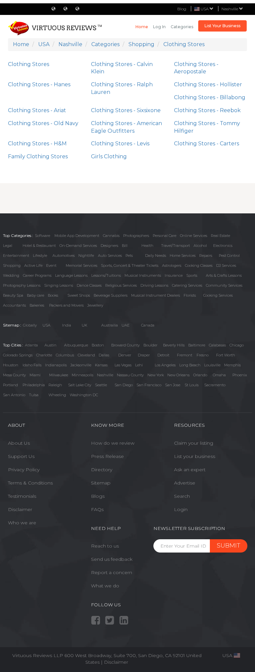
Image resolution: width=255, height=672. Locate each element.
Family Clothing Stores (38, 156)
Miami (35, 375)
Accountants (14, 305)
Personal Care (164, 235)
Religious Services (121, 285)
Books (53, 295)
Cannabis (111, 235)
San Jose (172, 385)
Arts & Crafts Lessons (224, 275)
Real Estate (220, 235)
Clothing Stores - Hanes (39, 84)
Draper (144, 355)
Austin (50, 345)
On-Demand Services (78, 245)
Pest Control (229, 255)
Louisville (212, 365)
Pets (129, 255)
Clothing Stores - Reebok (207, 110)
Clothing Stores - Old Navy (43, 123)
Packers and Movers (66, 305)
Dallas (104, 355)
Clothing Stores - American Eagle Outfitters (126, 127)
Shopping (12, 265)
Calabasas (217, 345)
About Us (19, 443)
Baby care (35, 295)
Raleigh (55, 385)
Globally (30, 325)
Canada (147, 325)
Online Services (193, 235)
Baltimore (196, 345)
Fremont (184, 355)
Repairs (205, 255)
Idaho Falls (32, 365)
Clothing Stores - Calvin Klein (122, 68)
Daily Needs (155, 255)
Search (182, 496)
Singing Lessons (58, 285)
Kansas (101, 365)
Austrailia (109, 325)
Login (181, 509)
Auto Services (110, 255)
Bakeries (37, 305)
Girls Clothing (109, 156)
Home (141, 26)
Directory (101, 470)
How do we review (112, 443)
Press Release (107, 456)
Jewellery (95, 305)
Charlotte (44, 355)
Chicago (236, 345)
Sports (191, 275)
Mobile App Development (76, 235)
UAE (125, 325)
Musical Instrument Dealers (155, 295)
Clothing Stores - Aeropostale (196, 68)
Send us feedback (111, 559)
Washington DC (84, 395)
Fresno (203, 355)
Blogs (98, 496)
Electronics (222, 245)
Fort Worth (225, 355)
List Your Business (222, 25)
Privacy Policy (24, 470)
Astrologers (171, 265)
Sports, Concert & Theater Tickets (129, 265)
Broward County (125, 345)
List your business (194, 456)
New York (155, 375)
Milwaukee (58, 375)
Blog (181, 8)
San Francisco (148, 385)
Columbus (65, 355)
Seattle (101, 385)
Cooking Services (218, 295)
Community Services (224, 285)
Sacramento (214, 385)
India (66, 325)
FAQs (97, 509)
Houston (10, 365)
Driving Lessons (154, 285)
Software (42, 235)
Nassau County (130, 375)
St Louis (192, 385)
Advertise (184, 483)
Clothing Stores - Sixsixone (126, 110)
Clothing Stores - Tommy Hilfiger (207, 127)
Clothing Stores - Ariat (37, 110)
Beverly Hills (174, 345)
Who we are (22, 523)
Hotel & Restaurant (39, 245)
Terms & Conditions (30, 483)
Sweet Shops (78, 295)
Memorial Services (81, 265)
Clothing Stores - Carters (206, 143)
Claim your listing (193, 443)
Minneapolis (82, 375)
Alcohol (200, 245)
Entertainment (16, 255)
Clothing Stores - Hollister (208, 84)
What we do (105, 586)
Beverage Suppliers (111, 295)
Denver (124, 355)
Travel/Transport (175, 245)
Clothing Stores (28, 64)
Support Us (21, 456)
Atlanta (31, 345)
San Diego (124, 385)
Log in (159, 26)
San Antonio (14, 395)
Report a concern (111, 572)
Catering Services (187, 285)
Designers (109, 245)
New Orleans (178, 375)
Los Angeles (165, 365)
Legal (7, 245)
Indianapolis (56, 365)
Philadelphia (34, 385)
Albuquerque (76, 345)
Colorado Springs (18, 355)
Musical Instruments (143, 275)
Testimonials (22, 496)
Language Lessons (71, 275)
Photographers (136, 235)
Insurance (174, 275)
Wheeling (57, 395)
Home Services (183, 255)
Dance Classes (89, 285)
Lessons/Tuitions (106, 275)
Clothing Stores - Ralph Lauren (122, 88)
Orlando (200, 375)
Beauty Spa (13, 295)
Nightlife (86, 255)
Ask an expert (190, 470)
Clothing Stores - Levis (120, 143)
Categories (182, 26)
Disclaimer (20, 509)
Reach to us (105, 546)
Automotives (63, 255)
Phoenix (239, 375)
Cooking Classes (198, 265)
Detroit (163, 355)
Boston (98, 345)
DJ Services (226, 265)
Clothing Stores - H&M (37, 143)
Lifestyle (40, 255)
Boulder (150, 345)
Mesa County (14, 375)
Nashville (230, 8)
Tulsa (34, 395)
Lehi (139, 365)
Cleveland (86, 355)
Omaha (219, 375)
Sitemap (101, 483)
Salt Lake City (79, 385)
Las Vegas (123, 365)
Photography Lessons (22, 285)
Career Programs (37, 275)
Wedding (11, 275)
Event (51, 265)
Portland (10, 385)
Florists (190, 295)
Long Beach (190, 365)
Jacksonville (80, 365)
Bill (125, 245)
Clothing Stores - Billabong (209, 97)
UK (84, 325)
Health (147, 245)
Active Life (33, 265)
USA (46, 325)
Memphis (232, 365)
